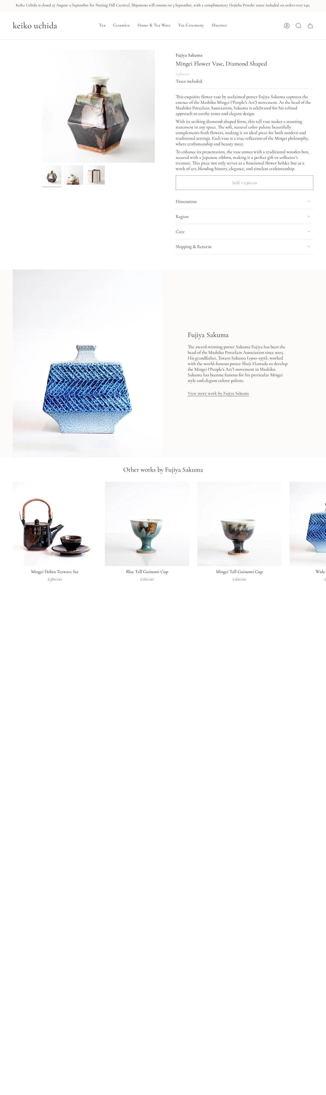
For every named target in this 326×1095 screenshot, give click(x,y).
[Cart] (310, 25)
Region (182, 216)
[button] (102, 25)
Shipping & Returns (193, 246)
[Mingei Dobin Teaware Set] (55, 524)
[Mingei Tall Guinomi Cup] (239, 524)
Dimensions (186, 201)
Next (318, 524)
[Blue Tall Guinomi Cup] (147, 524)
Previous (42, 106)
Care (180, 231)
